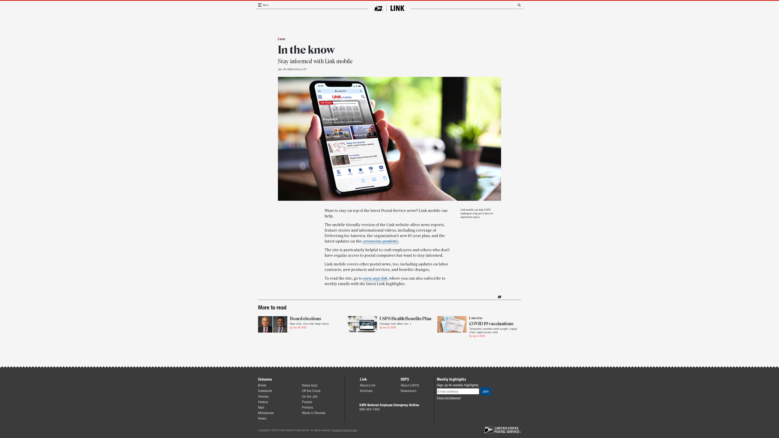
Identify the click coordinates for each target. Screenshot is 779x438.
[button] (517, 5)
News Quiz (310, 385)
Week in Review (313, 412)
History (263, 401)
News (282, 39)
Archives (366, 390)
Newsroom (408, 390)
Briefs (262, 385)
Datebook (265, 390)
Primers (307, 407)
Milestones (266, 412)
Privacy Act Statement (449, 397)
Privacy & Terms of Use (344, 430)
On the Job (309, 396)
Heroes (263, 396)
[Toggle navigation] (260, 5)
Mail (261, 407)
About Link (367, 385)
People (307, 401)
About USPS (410, 385)
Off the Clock (311, 390)
